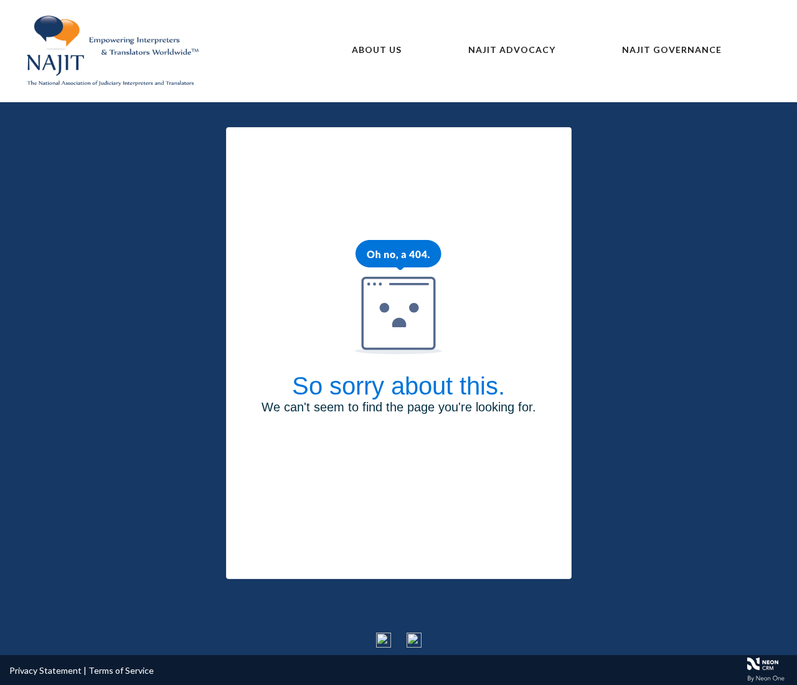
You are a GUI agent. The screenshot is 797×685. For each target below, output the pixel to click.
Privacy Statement (45, 670)
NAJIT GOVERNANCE (672, 49)
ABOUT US (377, 49)
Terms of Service (121, 670)
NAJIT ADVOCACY (511, 49)
